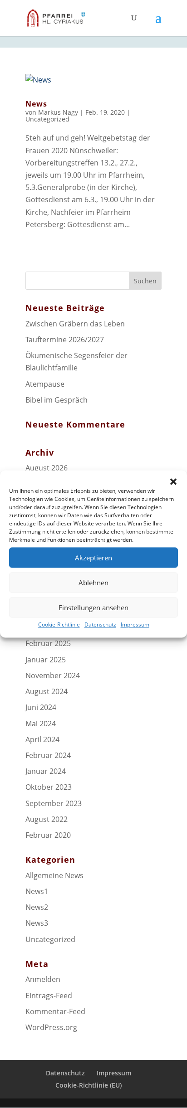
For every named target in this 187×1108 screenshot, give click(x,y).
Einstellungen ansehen (93, 607)
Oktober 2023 (48, 787)
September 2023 (53, 803)
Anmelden (42, 979)
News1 (36, 891)
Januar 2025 (45, 660)
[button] (173, 481)
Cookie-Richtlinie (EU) (88, 1085)
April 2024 (42, 739)
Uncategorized (47, 119)
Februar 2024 (48, 755)
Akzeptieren (93, 557)
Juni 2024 (40, 707)
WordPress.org (51, 1027)
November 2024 (52, 675)
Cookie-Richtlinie (59, 624)
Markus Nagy (58, 112)
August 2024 (46, 691)
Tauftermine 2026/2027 (64, 340)
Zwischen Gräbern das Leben (75, 324)
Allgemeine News (54, 875)
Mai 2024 (40, 724)
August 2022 (46, 819)
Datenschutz (100, 624)
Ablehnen (93, 582)
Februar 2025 (48, 643)
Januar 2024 (45, 771)
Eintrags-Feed (48, 996)
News (36, 104)
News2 (36, 907)
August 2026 (46, 468)
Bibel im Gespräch (56, 400)
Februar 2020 (48, 835)
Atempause (44, 384)
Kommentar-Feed (55, 1011)
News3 (36, 923)
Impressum (135, 624)
